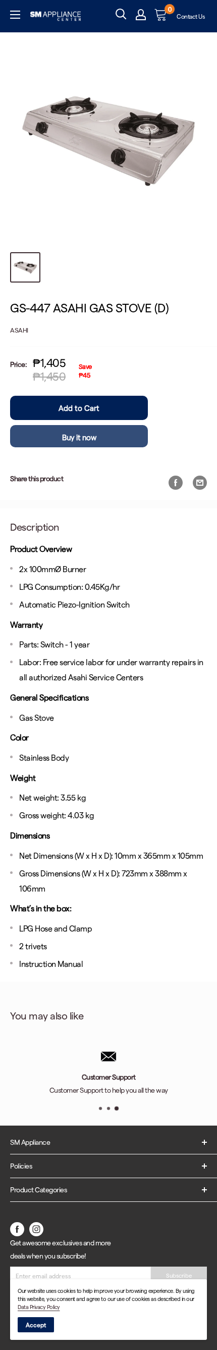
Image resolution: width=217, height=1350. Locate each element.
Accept (36, 1324)
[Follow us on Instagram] (36, 1229)
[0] (161, 16)
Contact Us (191, 16)
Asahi (19, 330)
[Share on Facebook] (176, 482)
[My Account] (141, 16)
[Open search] (121, 14)
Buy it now (79, 437)
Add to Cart (79, 407)
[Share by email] (200, 482)
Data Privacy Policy (39, 1307)
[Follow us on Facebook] (17, 1229)
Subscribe (179, 1275)
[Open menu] (15, 16)
